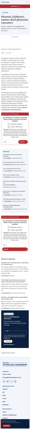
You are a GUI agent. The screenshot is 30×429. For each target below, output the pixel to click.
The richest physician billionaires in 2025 (14, 199)
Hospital (5, 389)
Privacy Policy (7, 338)
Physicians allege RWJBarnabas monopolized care (11, 206)
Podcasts (5, 418)
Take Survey (6, 425)
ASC (4, 392)
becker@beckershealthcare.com (12, 377)
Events (4, 412)
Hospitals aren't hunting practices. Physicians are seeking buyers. (15, 263)
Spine (4, 395)
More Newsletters (9, 344)
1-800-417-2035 (7, 374)
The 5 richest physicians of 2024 (11, 168)
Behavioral (6, 404)
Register (22, 142)
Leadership (5, 12)
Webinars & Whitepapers (10, 415)
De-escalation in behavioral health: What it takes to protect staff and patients (15, 119)
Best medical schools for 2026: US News (13, 162)
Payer (4, 401)
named (18, 26)
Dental (4, 398)
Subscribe (14, 6)
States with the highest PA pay (11, 175)
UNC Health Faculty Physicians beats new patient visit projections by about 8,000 (13, 281)
